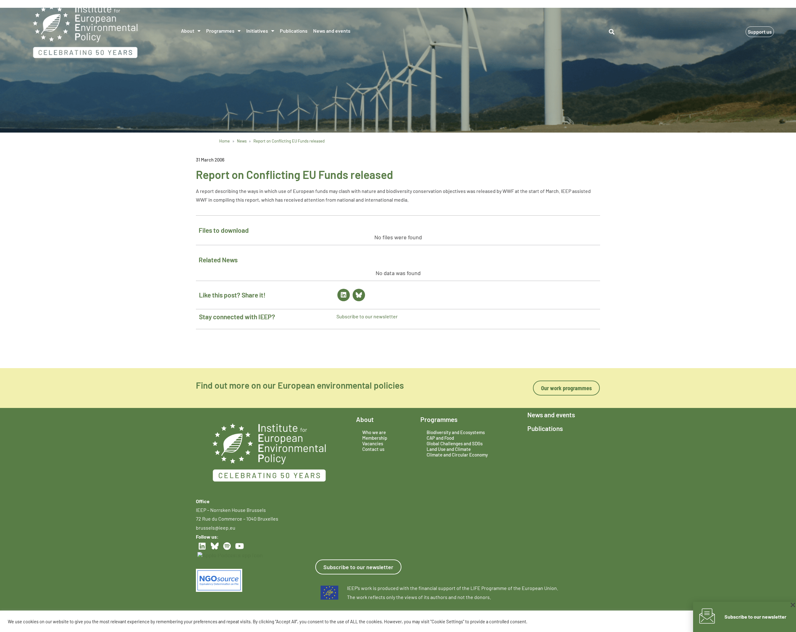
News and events (331, 31)
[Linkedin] (343, 295)
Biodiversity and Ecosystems (456, 432)
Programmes (220, 31)
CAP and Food (440, 438)
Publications (294, 31)
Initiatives (257, 31)
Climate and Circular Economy (457, 454)
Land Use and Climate (449, 449)
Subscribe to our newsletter (367, 316)
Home (224, 140)
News (242, 140)
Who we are (374, 432)
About (187, 31)
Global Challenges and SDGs (455, 443)
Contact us (373, 449)
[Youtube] (239, 546)
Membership (374, 438)
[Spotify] (227, 546)
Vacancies (372, 443)
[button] (611, 31)
